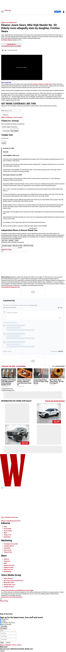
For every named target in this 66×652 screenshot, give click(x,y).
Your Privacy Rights (28, 590)
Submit (8, 642)
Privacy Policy (8, 552)
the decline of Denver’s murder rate (41, 84)
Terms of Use (8, 550)
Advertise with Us (9, 546)
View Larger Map (6, 82)
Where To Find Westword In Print (10, 521)
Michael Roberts (7, 40)
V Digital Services (9, 587)
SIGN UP (5, 115)
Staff (5, 563)
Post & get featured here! (55, 401)
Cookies (11, 590)
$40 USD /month (28, 245)
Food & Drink (7, 528)
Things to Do (5, 619)
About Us (6, 559)
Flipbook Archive (9, 567)
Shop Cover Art (8, 569)
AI (21, 590)
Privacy (20, 117)
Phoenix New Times (9, 584)
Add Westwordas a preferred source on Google (11, 45)
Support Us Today (6, 249)
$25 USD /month (17, 245)
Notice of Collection (6, 117)
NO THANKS (14, 131)
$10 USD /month (6, 245)
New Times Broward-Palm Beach (13, 580)
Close (2, 651)
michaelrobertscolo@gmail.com (10, 287)
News (5, 526)
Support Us (57, 11)
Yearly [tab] (16, 240)
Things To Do (7, 535)
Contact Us (7, 561)
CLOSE (4, 143)
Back (2, 642)
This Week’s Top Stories (8, 622)
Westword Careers (9, 565)
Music (5, 533)
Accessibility (17, 590)
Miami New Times (9, 582)
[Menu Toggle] (2, 12)
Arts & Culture (8, 531)
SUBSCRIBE (6, 131)
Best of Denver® (6, 624)
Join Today (4, 626)
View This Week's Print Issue (9, 517)
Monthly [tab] (11, 240)
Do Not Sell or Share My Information (11, 597)
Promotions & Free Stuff (11, 544)
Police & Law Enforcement (8, 22)
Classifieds (7, 548)
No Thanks (4, 628)
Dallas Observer (8, 578)
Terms (15, 117)
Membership (7, 571)
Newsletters (7, 537)
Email (3, 110)
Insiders (3, 621)
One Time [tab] (4, 240)
